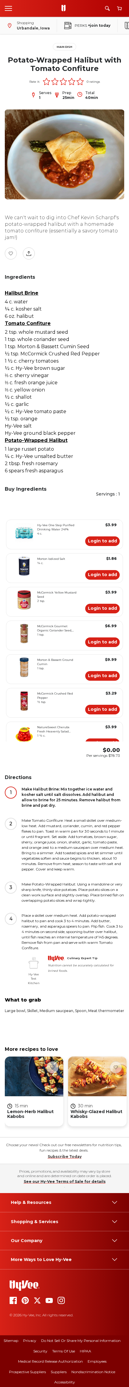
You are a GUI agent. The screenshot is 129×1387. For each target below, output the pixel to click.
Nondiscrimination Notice (93, 1372)
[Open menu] (8, 8)
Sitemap (11, 1340)
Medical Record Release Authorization (50, 1361)
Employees (97, 1361)
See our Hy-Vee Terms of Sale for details (65, 1181)
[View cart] (119, 9)
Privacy (29, 1340)
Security (40, 1351)
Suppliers (59, 1372)
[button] (46, 81)
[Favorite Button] (10, 253)
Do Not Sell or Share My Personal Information (81, 1340)
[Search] (107, 8)
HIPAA (85, 1351)
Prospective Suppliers (27, 1372)
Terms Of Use (63, 1351)
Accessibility (64, 1382)
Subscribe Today (65, 1156)
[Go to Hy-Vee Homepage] (65, 8)
